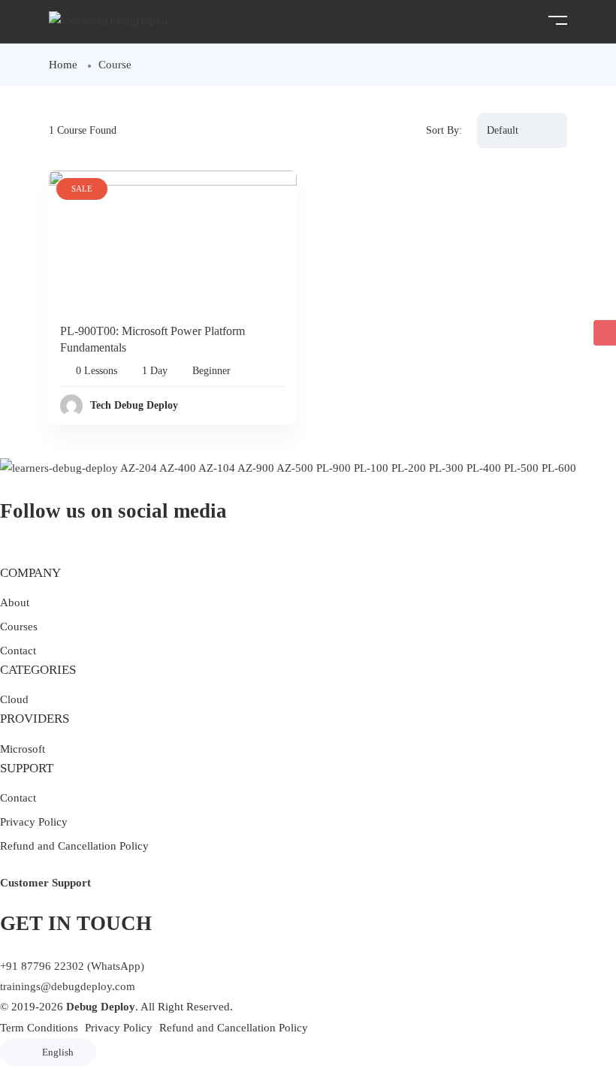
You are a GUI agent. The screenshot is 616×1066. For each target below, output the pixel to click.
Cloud (14, 699)
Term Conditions (39, 1028)
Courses (19, 627)
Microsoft (22, 749)
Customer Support (45, 883)
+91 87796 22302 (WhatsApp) (72, 966)
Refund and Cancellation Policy (74, 846)
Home (63, 65)
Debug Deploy (100, 1007)
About (14, 602)
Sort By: (444, 130)
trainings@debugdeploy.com (67, 986)
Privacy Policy (34, 822)
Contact (18, 651)
